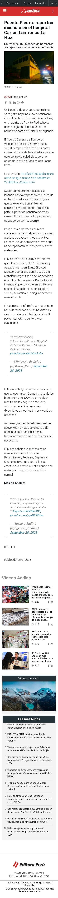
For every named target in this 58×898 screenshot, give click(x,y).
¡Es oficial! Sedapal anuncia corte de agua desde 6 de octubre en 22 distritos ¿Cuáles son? (29, 178)
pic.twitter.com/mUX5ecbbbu (26, 353)
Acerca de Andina (31, 882)
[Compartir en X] (52, 602)
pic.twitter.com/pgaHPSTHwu (27, 515)
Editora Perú (14, 882)
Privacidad (29, 885)
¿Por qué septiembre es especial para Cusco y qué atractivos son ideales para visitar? (28, 786)
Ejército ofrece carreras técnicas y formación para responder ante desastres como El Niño (29, 799)
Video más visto (29, 678)
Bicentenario (12, 3)
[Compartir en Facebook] (49, 602)
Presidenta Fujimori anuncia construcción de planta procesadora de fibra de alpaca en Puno (42, 594)
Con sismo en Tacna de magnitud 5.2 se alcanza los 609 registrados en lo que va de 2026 (29, 760)
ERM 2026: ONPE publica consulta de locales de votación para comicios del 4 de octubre (29, 737)
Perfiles (27, 3)
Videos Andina (16, 578)
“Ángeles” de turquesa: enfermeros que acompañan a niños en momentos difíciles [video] (29, 773)
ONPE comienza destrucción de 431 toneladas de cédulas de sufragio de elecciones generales (42, 616)
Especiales (40, 3)
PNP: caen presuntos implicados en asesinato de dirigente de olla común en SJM (27, 831)
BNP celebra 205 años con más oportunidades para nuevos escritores (42, 657)
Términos (46, 882)
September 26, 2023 (24, 532)
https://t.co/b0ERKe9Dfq (27, 511)
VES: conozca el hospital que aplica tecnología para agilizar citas (41, 635)
